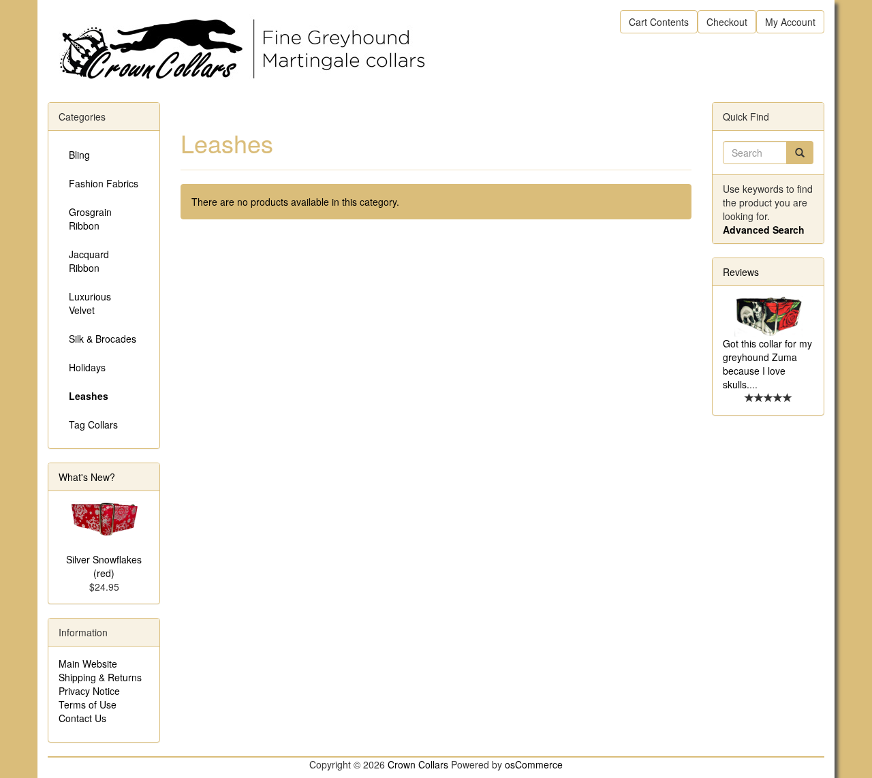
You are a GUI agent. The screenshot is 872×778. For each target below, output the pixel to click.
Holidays (87, 367)
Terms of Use (87, 704)
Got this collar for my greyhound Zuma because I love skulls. (767, 364)
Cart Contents (659, 22)
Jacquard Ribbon (89, 261)
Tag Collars (93, 424)
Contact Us (82, 718)
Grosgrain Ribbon (90, 218)
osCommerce (534, 764)
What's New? (87, 477)
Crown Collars (418, 764)
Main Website (88, 663)
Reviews (741, 272)
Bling (79, 154)
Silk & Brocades (102, 338)
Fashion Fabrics (103, 183)
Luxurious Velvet (90, 303)
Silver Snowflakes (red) (104, 566)
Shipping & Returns (100, 677)
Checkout (726, 22)
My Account (790, 22)
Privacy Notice (89, 691)
